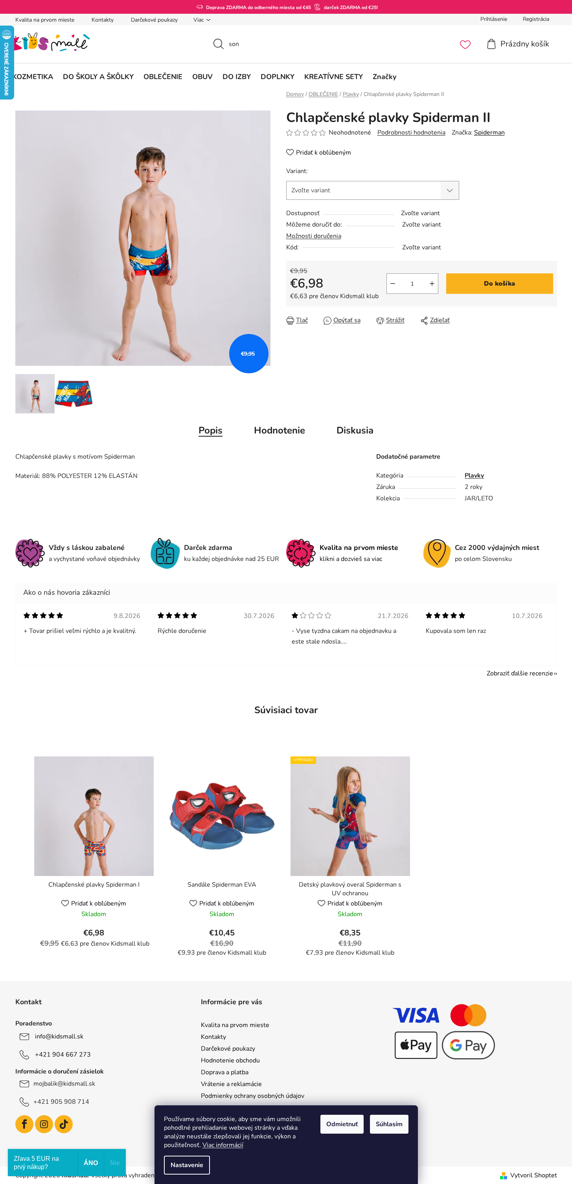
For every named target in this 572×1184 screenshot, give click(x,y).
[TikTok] (64, 1124)
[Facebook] (24, 1124)
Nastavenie (187, 1165)
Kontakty (103, 20)
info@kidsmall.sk (59, 1036)
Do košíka (499, 283)
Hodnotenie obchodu (230, 1060)
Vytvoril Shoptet (533, 1175)
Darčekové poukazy (154, 20)
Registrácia (536, 19)
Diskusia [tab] (355, 430)
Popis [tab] (211, 430)
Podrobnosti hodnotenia (411, 132)
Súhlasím (389, 1124)
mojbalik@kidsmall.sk (64, 1083)
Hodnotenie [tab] (279, 430)
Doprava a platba (224, 1072)
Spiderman (489, 132)
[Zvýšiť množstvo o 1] (432, 283)
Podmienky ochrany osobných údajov (252, 1096)
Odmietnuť (342, 1124)
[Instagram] (44, 1124)
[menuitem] (32, 76)
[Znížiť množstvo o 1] (393, 283)
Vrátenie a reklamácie (231, 1084)
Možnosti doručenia (313, 236)
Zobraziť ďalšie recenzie (520, 673)
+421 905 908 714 (61, 1101)
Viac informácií (222, 1145)
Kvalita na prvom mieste (44, 20)
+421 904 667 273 (63, 1054)
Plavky (474, 475)
